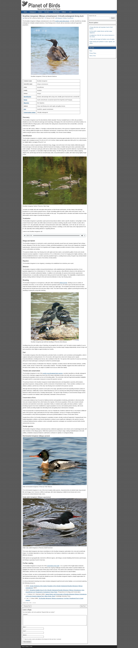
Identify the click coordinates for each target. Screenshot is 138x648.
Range (25, 99)
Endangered (33, 12)
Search (113, 18)
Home (25, 12)
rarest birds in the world (53, 565)
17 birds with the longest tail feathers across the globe (101, 39)
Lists (70, 12)
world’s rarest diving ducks (62, 21)
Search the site (92, 15)
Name (24, 627)
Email (24, 631)
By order (47, 12)
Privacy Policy (92, 53)
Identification (56, 12)
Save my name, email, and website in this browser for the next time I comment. (43, 639)
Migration (26, 103)
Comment (25, 614)
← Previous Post (27, 606)
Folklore (64, 12)
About (90, 50)
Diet (25, 109)
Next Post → (84, 606)
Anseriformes (70, 18)
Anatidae (65, 18)
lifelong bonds (63, 282)
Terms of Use (92, 55)
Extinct (40, 12)
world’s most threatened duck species (53, 373)
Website (25, 635)
